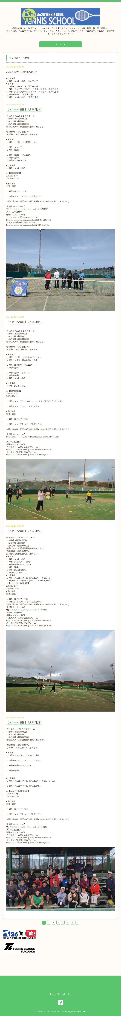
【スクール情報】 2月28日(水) (23, 322)
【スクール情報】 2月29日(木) (23, 109)
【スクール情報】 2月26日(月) (23, 722)
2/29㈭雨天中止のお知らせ (21, 71)
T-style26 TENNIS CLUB (53, 1011)
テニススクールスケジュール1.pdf (24, 209)
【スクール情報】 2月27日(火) (23, 531)
